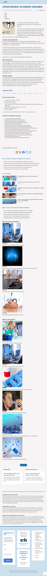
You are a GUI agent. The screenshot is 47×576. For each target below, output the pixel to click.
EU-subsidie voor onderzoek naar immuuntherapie (15, 119)
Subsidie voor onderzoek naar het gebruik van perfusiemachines (17, 125)
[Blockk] (5, 2)
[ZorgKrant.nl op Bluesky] (27, 152)
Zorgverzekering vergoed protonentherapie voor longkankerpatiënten (18, 126)
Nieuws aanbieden (39, 548)
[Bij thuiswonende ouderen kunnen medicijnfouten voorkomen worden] (12, 377)
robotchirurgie (13, 93)
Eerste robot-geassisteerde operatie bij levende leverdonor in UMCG (18, 132)
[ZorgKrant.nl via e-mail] (30, 152)
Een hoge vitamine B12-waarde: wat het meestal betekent (14, 459)
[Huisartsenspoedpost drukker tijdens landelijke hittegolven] (12, 400)
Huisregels (21, 572)
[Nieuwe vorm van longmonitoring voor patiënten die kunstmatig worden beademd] (12, 256)
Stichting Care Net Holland (20, 570)
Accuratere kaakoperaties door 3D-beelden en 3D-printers (16, 122)
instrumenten (30, 93)
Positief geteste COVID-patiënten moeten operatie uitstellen (17, 129)
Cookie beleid (30, 572)
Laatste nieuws (38, 542)
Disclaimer (11, 572)
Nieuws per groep (38, 544)
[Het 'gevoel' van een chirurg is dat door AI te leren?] (12, 232)
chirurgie (24, 93)
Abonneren (8, 560)
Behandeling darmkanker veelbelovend (12, 136)
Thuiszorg (4, 387)
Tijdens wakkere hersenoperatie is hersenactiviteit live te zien (17, 137)
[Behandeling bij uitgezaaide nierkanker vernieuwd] (12, 302)
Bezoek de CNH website (23, 543)
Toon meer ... (23, 465)
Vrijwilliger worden (39, 540)
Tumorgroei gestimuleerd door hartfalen (13, 118)
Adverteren (37, 550)
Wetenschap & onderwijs (7, 341)
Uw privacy (35, 572)
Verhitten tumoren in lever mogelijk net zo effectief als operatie (17, 133)
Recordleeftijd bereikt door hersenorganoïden (12, 343)
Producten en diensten (6, 457)
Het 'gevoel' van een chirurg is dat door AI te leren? (13, 245)
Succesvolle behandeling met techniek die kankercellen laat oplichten (18, 134)
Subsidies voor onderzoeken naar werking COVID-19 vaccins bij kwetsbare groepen (21, 128)
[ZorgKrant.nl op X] (20, 152)
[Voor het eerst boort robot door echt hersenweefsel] (12, 279)
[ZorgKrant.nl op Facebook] (23, 152)
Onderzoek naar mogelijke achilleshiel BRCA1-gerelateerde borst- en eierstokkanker (20, 436)
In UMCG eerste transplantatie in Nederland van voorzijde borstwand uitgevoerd (20, 130)
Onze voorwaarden (39, 551)
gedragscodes (35, 522)
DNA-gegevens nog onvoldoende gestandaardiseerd (15, 121)
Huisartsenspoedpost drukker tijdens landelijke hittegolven (14, 412)
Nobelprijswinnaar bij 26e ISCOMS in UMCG (13, 123)
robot (40, 93)
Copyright (16, 572)
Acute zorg (4, 411)
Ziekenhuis (42, 10)
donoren (36, 93)
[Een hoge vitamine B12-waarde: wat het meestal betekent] (12, 446)
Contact (37, 553)
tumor (8, 93)
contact (12, 523)
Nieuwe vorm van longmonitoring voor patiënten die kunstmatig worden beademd (19, 268)
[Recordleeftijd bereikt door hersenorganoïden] (12, 330)
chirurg (19, 93)
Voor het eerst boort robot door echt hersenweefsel (13, 291)
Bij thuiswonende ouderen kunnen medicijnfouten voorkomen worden (16, 389)
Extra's (36, 555)
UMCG (4, 93)
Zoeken (36, 557)
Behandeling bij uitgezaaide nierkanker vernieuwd (12, 314)
